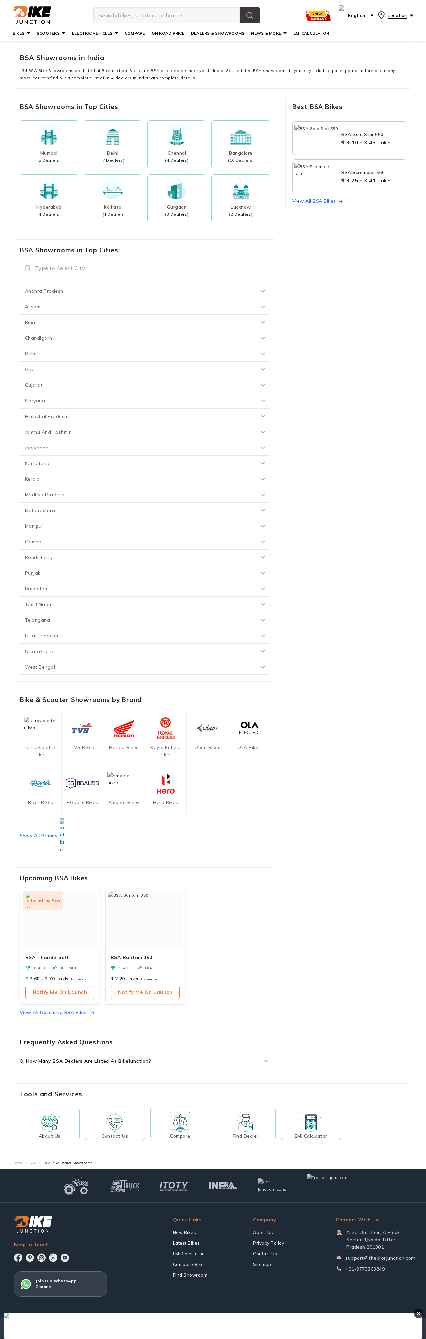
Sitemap (262, 1264)
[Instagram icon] (41, 1257)
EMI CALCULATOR (311, 33)
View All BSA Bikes (314, 201)
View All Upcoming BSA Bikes (54, 1012)
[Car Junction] (272, 1185)
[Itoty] (173, 1186)
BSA (33, 1163)
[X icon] (53, 1257)
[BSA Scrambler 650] (316, 176)
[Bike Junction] (32, 15)
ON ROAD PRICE (168, 33)
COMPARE (135, 33)
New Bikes (184, 1232)
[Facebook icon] (18, 1257)
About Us (263, 1232)
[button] (250, 15)
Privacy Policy (268, 1243)
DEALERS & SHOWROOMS (218, 33)
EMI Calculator (188, 1253)
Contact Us (265, 1253)
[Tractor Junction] (76, 1186)
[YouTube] (65, 1258)
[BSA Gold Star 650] (316, 138)
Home (17, 1163)
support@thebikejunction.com (380, 1258)
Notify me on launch (60, 992)
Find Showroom (190, 1275)
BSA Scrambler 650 (363, 172)
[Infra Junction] (223, 1185)
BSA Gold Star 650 (362, 134)
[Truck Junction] (124, 1185)
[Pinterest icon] (30, 1257)
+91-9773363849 (365, 1269)
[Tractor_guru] (335, 1185)
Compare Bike (188, 1264)
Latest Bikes (186, 1243)
